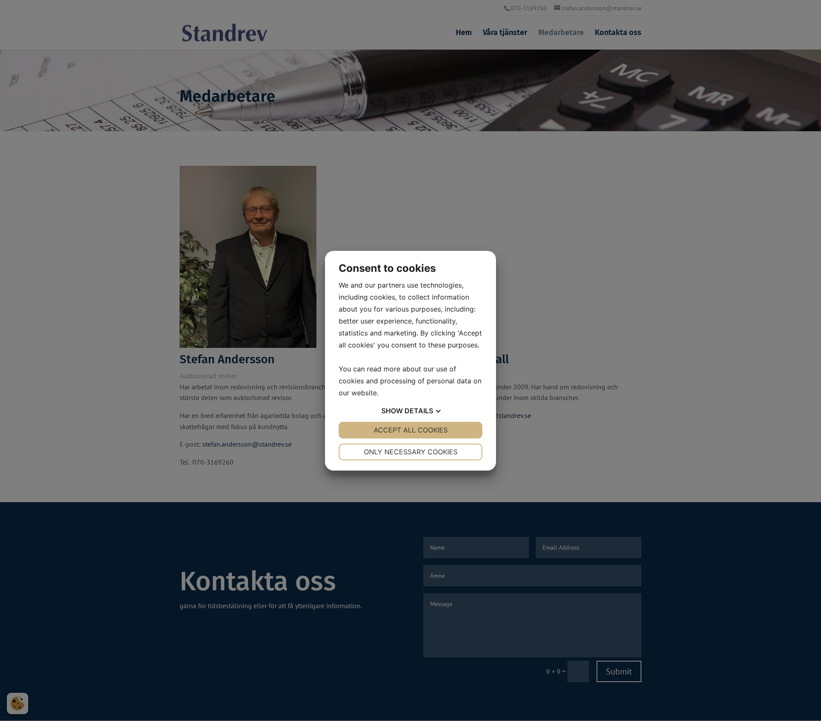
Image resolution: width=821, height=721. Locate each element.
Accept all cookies (411, 430)
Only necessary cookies (411, 451)
